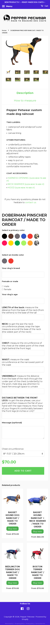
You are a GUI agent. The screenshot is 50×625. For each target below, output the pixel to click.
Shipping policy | (20, 623)
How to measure (25, 100)
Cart (46, 6)
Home (4, 30)
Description (25, 93)
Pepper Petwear (27, 617)
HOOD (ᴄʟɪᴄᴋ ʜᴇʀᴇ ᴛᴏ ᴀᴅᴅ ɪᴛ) (21, 187)
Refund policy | (9, 623)
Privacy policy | (30, 623)
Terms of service (40, 623)
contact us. (30, 202)
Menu (9, 6)
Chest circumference (13, 449)
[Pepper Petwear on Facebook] (22, 609)
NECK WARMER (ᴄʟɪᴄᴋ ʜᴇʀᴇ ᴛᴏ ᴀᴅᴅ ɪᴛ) (26, 184)
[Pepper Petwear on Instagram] (28, 609)
